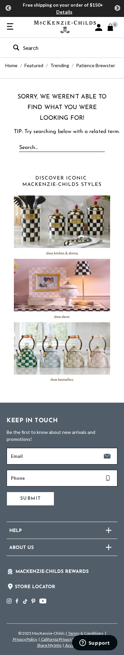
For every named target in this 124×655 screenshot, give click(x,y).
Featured (33, 65)
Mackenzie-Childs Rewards (52, 571)
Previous (8, 8)
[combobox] (56, 48)
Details (64, 12)
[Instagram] (9, 600)
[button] (98, 27)
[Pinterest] (33, 600)
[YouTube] (42, 600)
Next (117, 8)
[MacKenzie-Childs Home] (65, 26)
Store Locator (35, 587)
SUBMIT (30, 498)
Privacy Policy (25, 639)
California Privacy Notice (62, 639)
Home (11, 65)
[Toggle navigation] (10, 27)
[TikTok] (24, 601)
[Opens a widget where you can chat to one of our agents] (94, 643)
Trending (59, 65)
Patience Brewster (95, 65)
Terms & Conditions (85, 633)
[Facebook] (17, 600)
